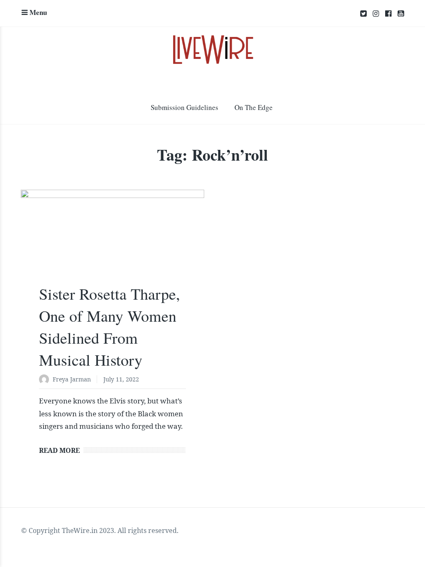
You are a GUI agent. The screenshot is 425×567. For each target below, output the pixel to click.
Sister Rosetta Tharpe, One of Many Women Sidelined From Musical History (109, 327)
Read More (59, 450)
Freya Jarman (72, 379)
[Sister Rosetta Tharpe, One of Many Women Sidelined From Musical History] (112, 241)
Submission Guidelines (184, 107)
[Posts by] (46, 380)
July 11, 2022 (121, 379)
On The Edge (253, 107)
